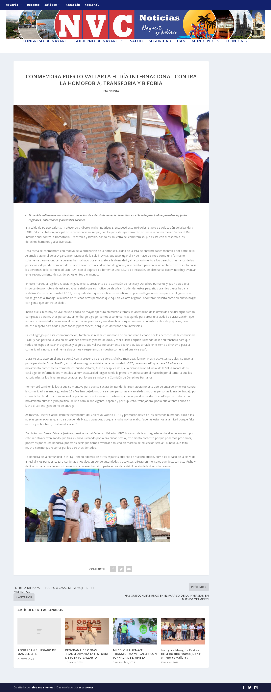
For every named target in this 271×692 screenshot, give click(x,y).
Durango (33, 5)
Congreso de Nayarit (45, 41)
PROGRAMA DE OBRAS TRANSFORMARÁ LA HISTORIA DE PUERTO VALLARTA (86, 653)
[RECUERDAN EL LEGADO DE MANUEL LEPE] (39, 631)
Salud (136, 41)
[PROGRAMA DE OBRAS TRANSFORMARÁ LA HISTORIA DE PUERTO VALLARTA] (87, 631)
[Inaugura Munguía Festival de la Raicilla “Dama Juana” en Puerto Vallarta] (183, 631)
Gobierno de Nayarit (96, 41)
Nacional (92, 5)
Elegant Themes (42, 687)
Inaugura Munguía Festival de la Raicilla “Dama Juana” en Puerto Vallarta (181, 653)
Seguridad (160, 41)
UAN (181, 41)
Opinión (235, 41)
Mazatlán (73, 5)
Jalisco (50, 5)
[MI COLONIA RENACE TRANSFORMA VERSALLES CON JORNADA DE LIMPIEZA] (135, 631)
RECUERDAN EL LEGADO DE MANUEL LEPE (36, 652)
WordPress (86, 687)
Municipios (204, 41)
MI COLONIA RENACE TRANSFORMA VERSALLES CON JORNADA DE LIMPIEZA (135, 653)
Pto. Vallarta (111, 91)
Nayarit (12, 5)
